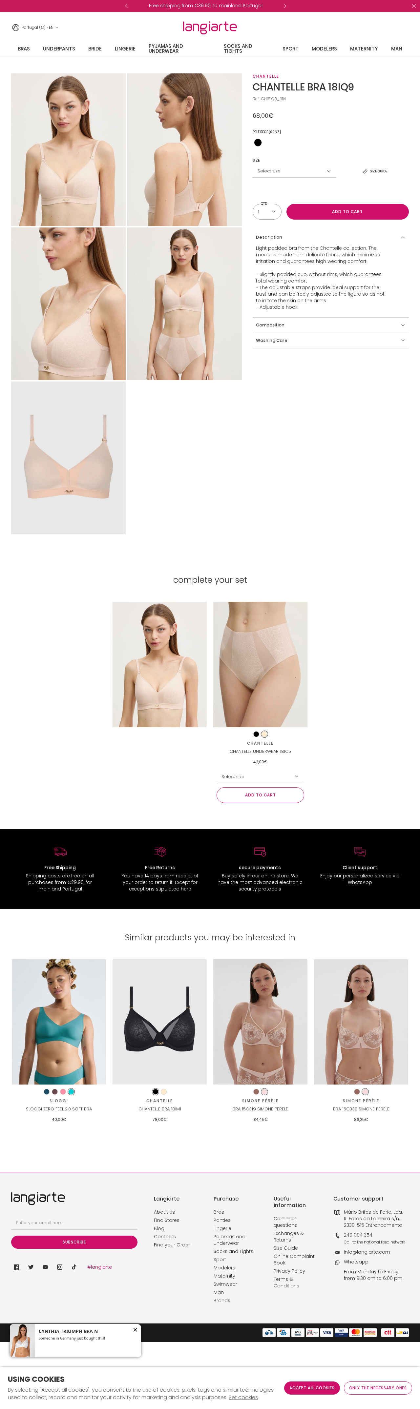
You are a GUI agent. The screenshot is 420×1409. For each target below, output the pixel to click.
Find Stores (166, 1220)
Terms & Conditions (286, 1282)
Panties (222, 1220)
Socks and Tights (233, 1251)
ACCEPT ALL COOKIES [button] (311, 1388)
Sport (220, 1259)
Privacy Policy (289, 1271)
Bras (219, 1212)
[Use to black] (258, 142)
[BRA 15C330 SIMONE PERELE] (361, 1022)
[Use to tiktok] (74, 1267)
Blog (159, 1228)
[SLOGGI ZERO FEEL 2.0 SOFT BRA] (59, 1022)
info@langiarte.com (367, 1252)
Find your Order (172, 1245)
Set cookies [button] (243, 1397)
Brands (222, 1300)
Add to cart (347, 211)
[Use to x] (31, 1267)
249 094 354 (358, 1235)
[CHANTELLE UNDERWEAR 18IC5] (260, 664)
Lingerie (222, 1228)
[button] (331, 237)
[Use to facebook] (16, 1267)
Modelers (224, 1267)
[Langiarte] (210, 27)
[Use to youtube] (45, 1267)
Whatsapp (356, 1262)
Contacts (165, 1236)
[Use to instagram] (59, 1267)
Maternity (224, 1276)
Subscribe (74, 1242)
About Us (164, 1212)
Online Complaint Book (294, 1259)
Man (219, 1292)
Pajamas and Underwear (229, 1239)
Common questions (285, 1221)
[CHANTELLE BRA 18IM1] (160, 1022)
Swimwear (225, 1284)
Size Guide (286, 1248)
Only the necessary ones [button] (378, 1388)
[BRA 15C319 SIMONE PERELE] (260, 1022)
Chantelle (266, 76)
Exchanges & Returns (289, 1236)
